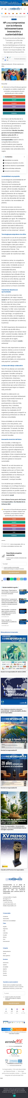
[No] (26, 1092)
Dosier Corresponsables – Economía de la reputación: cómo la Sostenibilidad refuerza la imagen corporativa (13, 827)
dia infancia (16, 546)
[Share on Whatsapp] (11, 579)
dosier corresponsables (15, 544)
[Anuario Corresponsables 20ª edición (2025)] (14, 652)
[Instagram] (17, 1011)
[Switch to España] (5, 13)
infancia (5, 546)
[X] (11, 1011)
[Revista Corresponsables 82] (14, 770)
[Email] (18, 579)
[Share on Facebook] (5, 57)
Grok (14, 109)
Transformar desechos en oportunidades (14, 165)
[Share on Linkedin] (14, 579)
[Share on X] (7, 57)
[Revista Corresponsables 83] (14, 733)
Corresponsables (7, 139)
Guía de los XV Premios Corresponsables (12, 870)
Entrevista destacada (22, 611)
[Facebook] (6, 1011)
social (3, 300)
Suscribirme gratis (14, 572)
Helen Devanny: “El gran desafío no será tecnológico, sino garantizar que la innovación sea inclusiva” (9, 592)
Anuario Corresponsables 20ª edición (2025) (13, 672)
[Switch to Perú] (24, 13)
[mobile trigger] (2, 9)
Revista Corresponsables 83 (9, 750)
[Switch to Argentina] (2, 13)
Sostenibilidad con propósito (11, 160)
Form (1, 1078)
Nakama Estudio (10, 1071)
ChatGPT (14, 100)
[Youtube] (23, 1011)
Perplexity (14, 113)
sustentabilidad (10, 546)
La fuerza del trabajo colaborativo (12, 168)
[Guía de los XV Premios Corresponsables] (14, 850)
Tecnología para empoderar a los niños (14, 163)
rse (24, 544)
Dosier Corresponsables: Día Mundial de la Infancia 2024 (13, 502)
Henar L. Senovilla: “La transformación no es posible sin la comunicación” (9, 621)
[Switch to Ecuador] (17, 13)
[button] (10, 57)
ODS (22, 544)
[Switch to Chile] (9, 13)
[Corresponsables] (14, 8)
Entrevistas (14, 19)
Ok (14, 1095)
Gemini (14, 106)
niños (21, 546)
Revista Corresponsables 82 (9, 788)
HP (2, 546)
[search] (21, 9)
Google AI (14, 103)
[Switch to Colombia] (13, 13)
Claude (14, 96)
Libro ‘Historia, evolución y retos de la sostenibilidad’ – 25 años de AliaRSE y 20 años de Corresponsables (13, 711)
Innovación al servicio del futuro (12, 171)
